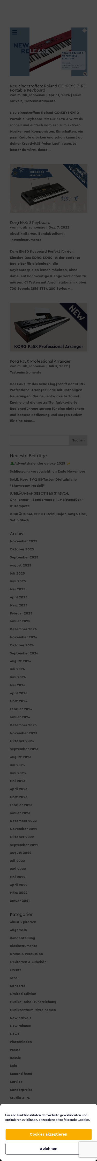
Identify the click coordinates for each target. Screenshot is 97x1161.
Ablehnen (48, 1149)
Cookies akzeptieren (48, 1134)
